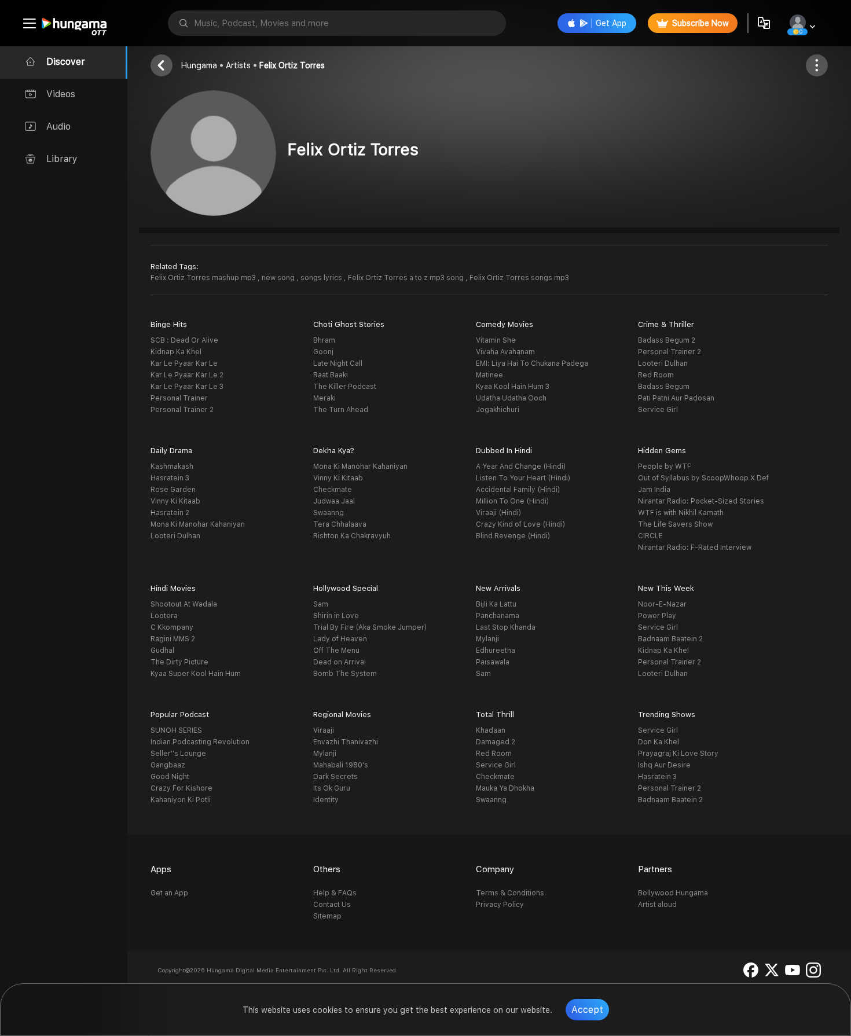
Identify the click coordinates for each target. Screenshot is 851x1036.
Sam (320, 604)
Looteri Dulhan (663, 363)
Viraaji (323, 730)
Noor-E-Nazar (662, 604)
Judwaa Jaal (334, 501)
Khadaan (490, 730)
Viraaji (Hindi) (498, 513)
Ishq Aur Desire (664, 765)
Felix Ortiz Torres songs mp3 (519, 278)
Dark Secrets (335, 777)
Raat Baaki (330, 375)
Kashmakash (172, 466)
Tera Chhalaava (339, 524)
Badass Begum (663, 387)
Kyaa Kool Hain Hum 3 (512, 387)
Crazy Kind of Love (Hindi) (520, 524)
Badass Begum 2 (666, 340)
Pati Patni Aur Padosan (676, 398)
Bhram (324, 340)
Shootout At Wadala (184, 604)
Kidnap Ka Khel (176, 352)
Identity (326, 800)
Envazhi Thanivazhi (345, 742)
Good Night (170, 777)
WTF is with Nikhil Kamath (681, 513)
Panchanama (497, 616)
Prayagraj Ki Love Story (678, 754)
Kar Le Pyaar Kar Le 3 (187, 387)
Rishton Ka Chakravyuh (352, 536)
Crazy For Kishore (181, 788)
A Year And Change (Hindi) (521, 466)
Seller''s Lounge (178, 754)
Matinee (489, 375)
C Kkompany (172, 627)
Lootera (164, 616)
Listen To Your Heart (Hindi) (523, 478)
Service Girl (658, 410)
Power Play (657, 616)
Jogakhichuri (497, 410)
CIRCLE (650, 536)
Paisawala (492, 662)
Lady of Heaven (340, 639)
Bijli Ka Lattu (496, 604)
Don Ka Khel (658, 742)
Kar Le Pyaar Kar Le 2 (187, 375)
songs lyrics (322, 278)
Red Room (656, 375)
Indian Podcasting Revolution (200, 742)
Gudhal (162, 650)
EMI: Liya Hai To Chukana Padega (532, 363)
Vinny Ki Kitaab (175, 501)
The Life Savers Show (675, 524)
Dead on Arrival (339, 662)
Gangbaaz (168, 765)
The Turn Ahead (340, 410)
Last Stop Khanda (505, 627)
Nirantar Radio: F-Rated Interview (694, 547)
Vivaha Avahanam (505, 352)
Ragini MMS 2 (173, 639)
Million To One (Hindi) (512, 501)
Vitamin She (496, 340)
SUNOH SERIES (176, 730)
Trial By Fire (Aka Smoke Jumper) (370, 627)
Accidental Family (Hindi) (518, 490)
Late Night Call (337, 363)
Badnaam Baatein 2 (670, 639)
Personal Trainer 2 (182, 410)
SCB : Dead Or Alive (184, 340)
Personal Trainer (179, 398)
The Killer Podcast (344, 387)
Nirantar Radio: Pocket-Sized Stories (701, 501)
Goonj (323, 352)
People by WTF (664, 466)
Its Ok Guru (331, 788)
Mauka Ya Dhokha (505, 788)
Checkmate (332, 490)
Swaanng (328, 513)
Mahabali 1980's (340, 765)
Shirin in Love (336, 616)
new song (279, 278)
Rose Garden (173, 490)
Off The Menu (336, 650)
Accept (587, 1009)
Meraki (324, 398)
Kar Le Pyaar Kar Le (184, 363)
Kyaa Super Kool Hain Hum (196, 674)
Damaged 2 (495, 742)
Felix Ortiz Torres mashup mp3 (204, 278)
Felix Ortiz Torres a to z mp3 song (406, 278)
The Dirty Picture (179, 662)
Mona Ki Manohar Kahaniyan (198, 524)
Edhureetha (495, 650)
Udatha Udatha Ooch (511, 398)
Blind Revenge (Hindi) (513, 536)
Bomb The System (345, 674)
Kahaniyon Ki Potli (181, 800)
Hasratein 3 (170, 478)
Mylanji (487, 639)
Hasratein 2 (170, 513)
